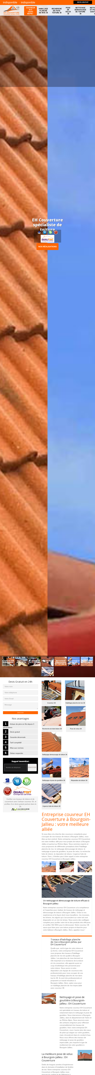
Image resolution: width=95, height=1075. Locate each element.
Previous (7, 343)
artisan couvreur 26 (26, 802)
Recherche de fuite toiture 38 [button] (57, 11)
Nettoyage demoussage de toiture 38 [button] (80, 11)
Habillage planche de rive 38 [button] (43, 11)
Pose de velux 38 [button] (68, 11)
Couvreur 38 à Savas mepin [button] (30, 11)
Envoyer (32, 767)
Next (88, 343)
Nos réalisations (47, 247)
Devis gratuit (82, 2)
